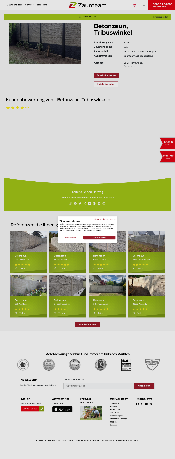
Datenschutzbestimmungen (104, 219)
